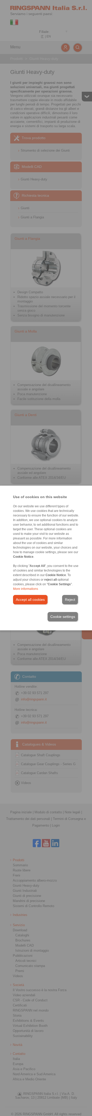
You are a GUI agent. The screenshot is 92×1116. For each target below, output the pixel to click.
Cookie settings (62, 617)
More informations (25, 588)
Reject (70, 599)
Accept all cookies (30, 599)
